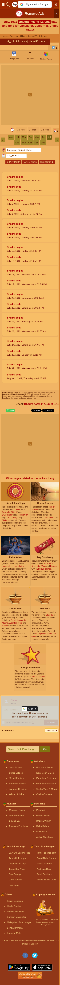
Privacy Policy (46, 925)
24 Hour (33, 129)
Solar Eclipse (15, 767)
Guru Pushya (15, 879)
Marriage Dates (17, 810)
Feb (18, 137)
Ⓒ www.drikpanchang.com (45, 922)
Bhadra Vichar (43, 821)
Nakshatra (41, 831)
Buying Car (14, 821)
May (37, 137)
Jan (11, 137)
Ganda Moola (43, 815)
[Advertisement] (30, 95)
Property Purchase (18, 826)
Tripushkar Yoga (17, 869)
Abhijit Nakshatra (44, 837)
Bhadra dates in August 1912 (41, 404)
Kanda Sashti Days (46, 879)
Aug (17, 142)
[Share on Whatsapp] (10, 410)
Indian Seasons (15, 901)
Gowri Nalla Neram (46, 858)
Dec (43, 142)
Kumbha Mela (14, 933)
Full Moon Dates (44, 767)
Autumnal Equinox (18, 789)
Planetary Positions (46, 778)
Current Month (30, 162)
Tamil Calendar (44, 863)
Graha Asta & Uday (46, 783)
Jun (43, 137)
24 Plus (45, 129)
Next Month (46, 162)
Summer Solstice (17, 783)
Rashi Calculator (15, 911)
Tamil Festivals (44, 874)
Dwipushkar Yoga (17, 863)
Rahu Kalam (42, 826)
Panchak (40, 810)
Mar (24, 137)
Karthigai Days (44, 869)
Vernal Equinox (16, 778)
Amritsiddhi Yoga (17, 858)
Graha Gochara (44, 794)
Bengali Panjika (15, 927)
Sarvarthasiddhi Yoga (19, 852)
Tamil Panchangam (46, 852)
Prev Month (13, 162)
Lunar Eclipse (16, 773)
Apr (30, 137)
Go (45, 749)
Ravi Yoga (14, 885)
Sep (24, 142)
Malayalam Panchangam (19, 922)
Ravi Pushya (15, 874)
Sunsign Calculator (16, 917)
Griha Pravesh (16, 815)
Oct (30, 142)
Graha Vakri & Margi (46, 789)
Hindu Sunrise (14, 906)
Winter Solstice (16, 794)
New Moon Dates (45, 773)
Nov (36, 142)
